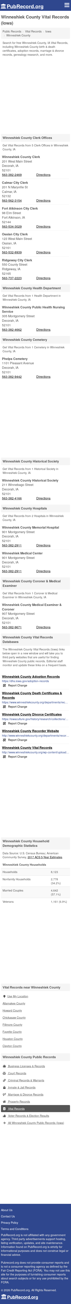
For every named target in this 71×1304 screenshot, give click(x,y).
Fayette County (12, 1032)
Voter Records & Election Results (28, 1116)
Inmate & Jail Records (21, 1087)
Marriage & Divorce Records (25, 1094)
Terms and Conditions (14, 1229)
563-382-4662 (12, 329)
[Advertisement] (35, 93)
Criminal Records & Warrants (25, 1080)
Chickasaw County (14, 1017)
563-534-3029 (12, 226)
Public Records (12, 31)
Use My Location (17, 996)
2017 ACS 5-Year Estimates (45, 857)
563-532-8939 (12, 252)
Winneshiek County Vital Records (27, 747)
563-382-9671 (12, 627)
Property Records (18, 1101)
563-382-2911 (12, 545)
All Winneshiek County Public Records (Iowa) (35, 1123)
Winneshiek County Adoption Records (31, 676)
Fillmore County (12, 1025)
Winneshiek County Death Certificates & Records (32, 695)
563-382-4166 (12, 498)
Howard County (12, 1010)
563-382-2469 (12, 175)
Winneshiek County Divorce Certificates (32, 714)
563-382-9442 (12, 377)
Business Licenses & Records (26, 1066)
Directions (43, 174)
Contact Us (8, 1216)
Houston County (13, 1039)
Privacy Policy (9, 1222)
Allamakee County (14, 1003)
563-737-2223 (12, 278)
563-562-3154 (12, 200)
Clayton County (12, 1046)
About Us (6, 1210)
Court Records (16, 1073)
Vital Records (16, 1109)
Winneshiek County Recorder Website (30, 731)
